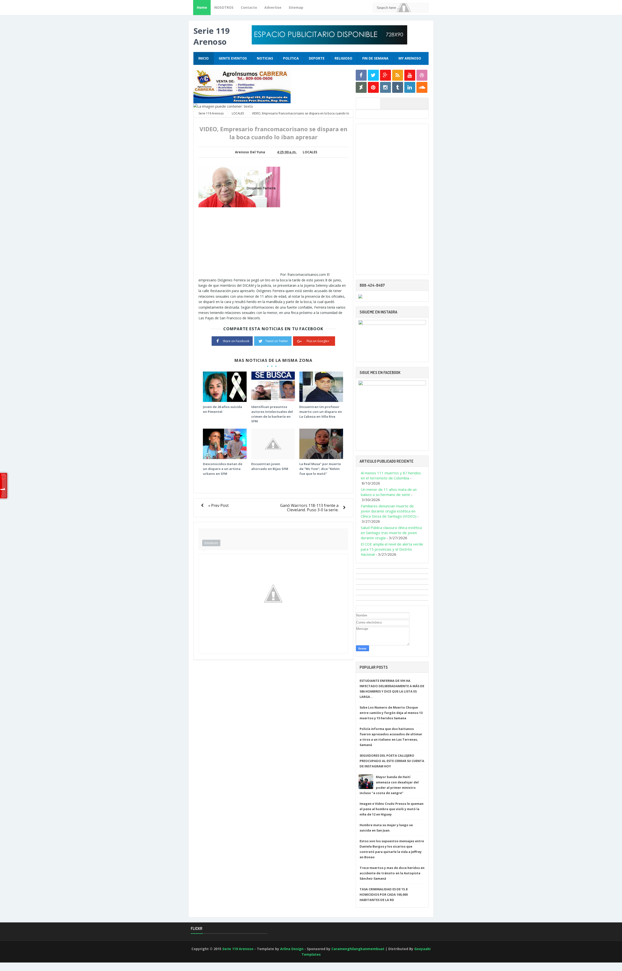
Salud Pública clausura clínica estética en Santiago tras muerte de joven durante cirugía (391, 532)
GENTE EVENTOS (233, 58)
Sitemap (296, 7)
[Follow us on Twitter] (373, 75)
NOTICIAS (265, 58)
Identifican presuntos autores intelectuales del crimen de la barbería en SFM (272, 414)
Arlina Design (291, 948)
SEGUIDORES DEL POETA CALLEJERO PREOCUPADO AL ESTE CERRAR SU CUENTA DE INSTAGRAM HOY (392, 760)
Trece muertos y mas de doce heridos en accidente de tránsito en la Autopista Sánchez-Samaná (392, 873)
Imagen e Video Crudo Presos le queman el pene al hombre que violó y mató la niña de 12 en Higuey (391, 808)
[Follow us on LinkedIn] (409, 87)
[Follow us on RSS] (397, 75)
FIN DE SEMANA (375, 58)
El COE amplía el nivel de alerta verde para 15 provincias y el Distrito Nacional (392, 549)
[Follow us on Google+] (385, 75)
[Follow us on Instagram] (385, 87)
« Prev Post (218, 505)
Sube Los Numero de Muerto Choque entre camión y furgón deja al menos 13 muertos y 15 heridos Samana (391, 712)
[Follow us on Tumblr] (397, 87)
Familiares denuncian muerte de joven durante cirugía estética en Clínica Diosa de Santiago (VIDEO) (388, 511)
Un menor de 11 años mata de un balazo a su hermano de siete (389, 492)
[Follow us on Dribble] (421, 75)
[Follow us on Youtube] (409, 75)
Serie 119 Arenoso (211, 36)
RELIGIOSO (343, 58)
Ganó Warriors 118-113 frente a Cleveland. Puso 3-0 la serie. (309, 507)
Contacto (249, 7)
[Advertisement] (239, 242)
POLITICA (291, 58)
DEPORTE (317, 58)
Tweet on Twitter (276, 341)
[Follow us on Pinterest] (373, 87)
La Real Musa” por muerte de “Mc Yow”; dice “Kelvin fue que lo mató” (320, 469)
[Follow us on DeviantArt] (361, 87)
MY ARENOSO (409, 58)
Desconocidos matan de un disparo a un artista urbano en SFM (222, 469)
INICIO (203, 58)
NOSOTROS (223, 7)
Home (202, 7)
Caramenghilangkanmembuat (357, 948)
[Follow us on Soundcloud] (421, 87)
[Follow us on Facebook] (361, 75)
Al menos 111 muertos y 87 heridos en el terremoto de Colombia (391, 475)
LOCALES (310, 152)
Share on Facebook (236, 341)
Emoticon (211, 543)
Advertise (272, 7)
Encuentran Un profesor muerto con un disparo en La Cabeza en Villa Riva (320, 411)
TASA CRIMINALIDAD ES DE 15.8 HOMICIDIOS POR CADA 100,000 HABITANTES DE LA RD (384, 894)
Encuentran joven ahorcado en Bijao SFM (269, 466)
